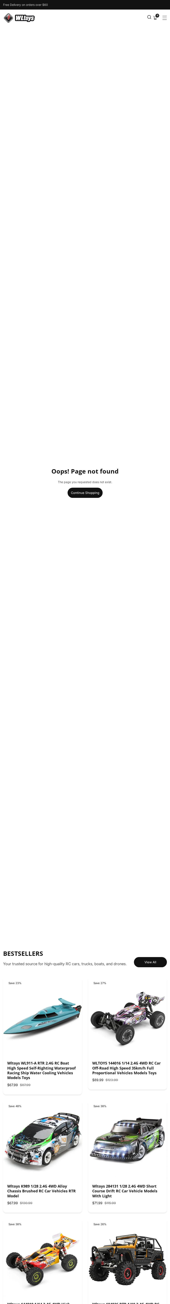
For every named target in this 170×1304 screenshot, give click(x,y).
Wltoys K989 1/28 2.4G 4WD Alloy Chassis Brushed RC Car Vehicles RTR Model (41, 1191)
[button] (149, 17)
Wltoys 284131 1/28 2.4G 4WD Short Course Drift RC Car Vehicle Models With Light (124, 1191)
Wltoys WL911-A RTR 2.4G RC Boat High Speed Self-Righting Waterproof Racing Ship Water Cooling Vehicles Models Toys (41, 1070)
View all (150, 962)
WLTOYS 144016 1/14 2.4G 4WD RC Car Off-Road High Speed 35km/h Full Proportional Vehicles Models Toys (126, 1068)
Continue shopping (85, 493)
